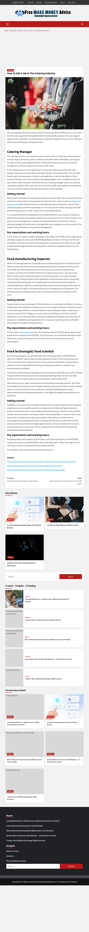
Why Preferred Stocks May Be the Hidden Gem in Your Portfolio (47, 640)
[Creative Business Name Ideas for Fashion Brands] (24, 509)
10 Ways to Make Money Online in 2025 (62, 525)
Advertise (10, 856)
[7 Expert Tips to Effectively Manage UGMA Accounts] (12, 670)
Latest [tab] (10, 585)
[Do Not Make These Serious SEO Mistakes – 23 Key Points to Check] (64, 744)
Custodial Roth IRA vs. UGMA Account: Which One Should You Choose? (32, 821)
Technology (71, 2)
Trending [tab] (31, 585)
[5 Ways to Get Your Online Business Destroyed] (24, 547)
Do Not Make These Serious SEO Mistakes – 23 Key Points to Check (48, 659)
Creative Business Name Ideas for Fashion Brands (24, 526)
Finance (62, 2)
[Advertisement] (44, 49)
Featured (31, 2)
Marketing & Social (51, 2)
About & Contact (12, 851)
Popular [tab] (20, 585)
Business (39, 2)
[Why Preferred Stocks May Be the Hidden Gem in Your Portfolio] (14, 632)
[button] (7, 24)
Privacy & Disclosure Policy (16, 861)
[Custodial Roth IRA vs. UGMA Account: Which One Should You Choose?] (14, 599)
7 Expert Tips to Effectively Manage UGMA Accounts (43, 679)
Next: (65, 481)
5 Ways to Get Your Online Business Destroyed (21, 564)
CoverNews (62, 882)
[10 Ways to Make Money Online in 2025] (64, 509)
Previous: (22, 479)
